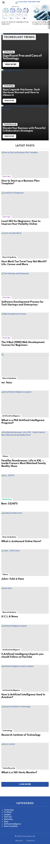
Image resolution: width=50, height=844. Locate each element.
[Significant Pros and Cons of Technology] (25, 51)
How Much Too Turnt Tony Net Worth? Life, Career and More (24, 263)
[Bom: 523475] (25, 487)
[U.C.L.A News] (25, 600)
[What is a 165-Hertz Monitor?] (25, 756)
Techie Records (10, 124)
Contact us (30, 841)
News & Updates (9, 257)
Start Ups (6, 176)
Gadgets (7, 814)
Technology (9, 52)
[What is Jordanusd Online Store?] (25, 525)
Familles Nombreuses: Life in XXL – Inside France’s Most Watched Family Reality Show (23, 463)
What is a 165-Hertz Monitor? (19, 772)
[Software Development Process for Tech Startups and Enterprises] (25, 285)
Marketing (6, 499)
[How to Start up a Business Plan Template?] (15, 12)
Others (5, 456)
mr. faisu (6, 382)
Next (48, 17)
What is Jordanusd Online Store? (21, 541)
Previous (1, 17)
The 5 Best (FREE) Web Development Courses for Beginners (22, 343)
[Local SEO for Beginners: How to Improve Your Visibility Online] (25, 204)
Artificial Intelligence (11, 416)
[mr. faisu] (25, 366)
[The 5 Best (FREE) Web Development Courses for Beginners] (25, 326)
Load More (25, 784)
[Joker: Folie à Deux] (25, 562)
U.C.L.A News (9, 616)
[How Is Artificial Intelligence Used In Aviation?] (25, 678)
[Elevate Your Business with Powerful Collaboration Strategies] (25, 122)
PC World (8, 812)
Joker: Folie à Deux (12, 579)
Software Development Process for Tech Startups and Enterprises (22, 303)
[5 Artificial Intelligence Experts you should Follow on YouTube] (25, 638)
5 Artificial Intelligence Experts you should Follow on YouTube (22, 655)
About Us (19, 841)
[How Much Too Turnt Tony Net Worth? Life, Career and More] (25, 245)
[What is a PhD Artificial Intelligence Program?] (25, 404)
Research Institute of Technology (21, 735)
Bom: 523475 (9, 503)
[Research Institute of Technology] (25, 718)
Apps (6, 821)
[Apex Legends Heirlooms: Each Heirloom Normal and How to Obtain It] (25, 87)
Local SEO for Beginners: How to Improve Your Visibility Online (20, 222)
